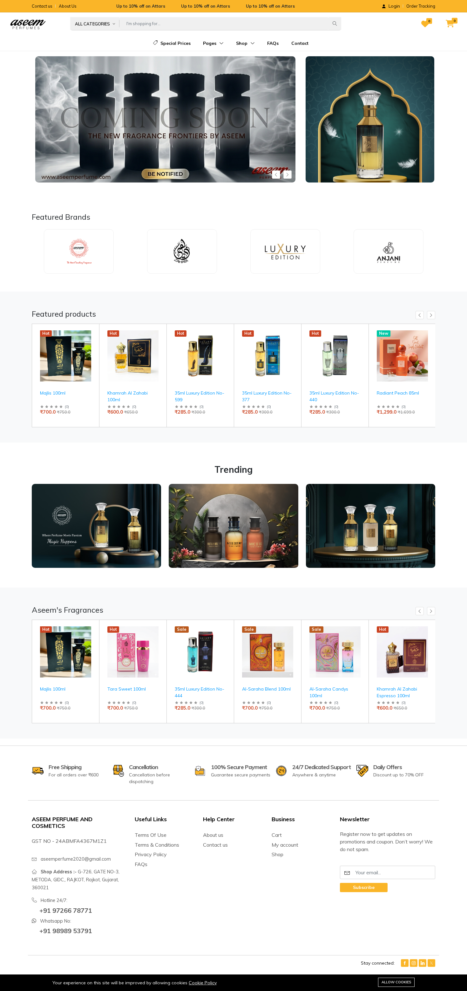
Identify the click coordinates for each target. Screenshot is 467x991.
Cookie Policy (203, 983)
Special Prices (175, 43)
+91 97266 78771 (65, 910)
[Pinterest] (422, 963)
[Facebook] (405, 963)
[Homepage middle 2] (233, 526)
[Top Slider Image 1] (370, 122)
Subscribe (364, 887)
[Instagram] (413, 963)
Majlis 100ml (52, 393)
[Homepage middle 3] (370, 526)
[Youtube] (431, 963)
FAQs (273, 43)
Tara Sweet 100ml (126, 689)
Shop (242, 43)
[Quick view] (92, 332)
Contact (299, 43)
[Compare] (92, 348)
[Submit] (334, 23)
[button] (449, 24)
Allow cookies (396, 982)
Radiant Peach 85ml (398, 393)
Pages (210, 43)
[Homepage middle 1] (96, 526)
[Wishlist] (92, 340)
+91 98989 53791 (65, 931)
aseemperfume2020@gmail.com (76, 859)
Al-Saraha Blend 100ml (266, 689)
